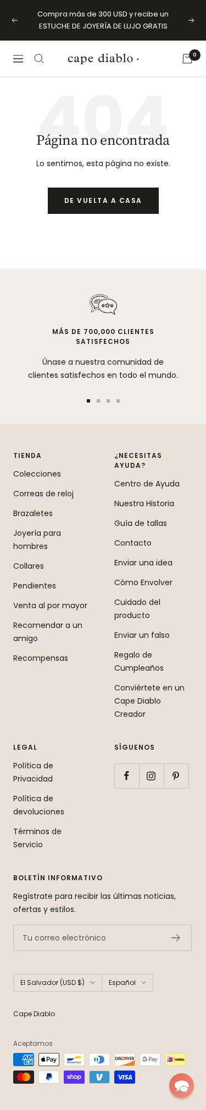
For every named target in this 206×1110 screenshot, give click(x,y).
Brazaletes (33, 513)
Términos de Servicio (37, 838)
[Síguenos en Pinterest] (176, 775)
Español (122, 982)
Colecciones (37, 473)
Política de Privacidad (33, 772)
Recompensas (40, 658)
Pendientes (34, 585)
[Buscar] (39, 59)
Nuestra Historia (144, 503)
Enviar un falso (142, 635)
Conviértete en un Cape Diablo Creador (149, 701)
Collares (28, 565)
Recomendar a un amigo (47, 632)
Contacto (133, 542)
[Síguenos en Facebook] (126, 775)
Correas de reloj (43, 493)
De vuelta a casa (103, 200)
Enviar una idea (143, 562)
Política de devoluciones (38, 805)
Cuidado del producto (137, 609)
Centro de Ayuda (147, 483)
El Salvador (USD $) (52, 982)
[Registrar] (176, 938)
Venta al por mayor (50, 605)
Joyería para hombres (37, 540)
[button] (181, 1085)
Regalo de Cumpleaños (139, 661)
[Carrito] (187, 59)
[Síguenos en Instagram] (151, 775)
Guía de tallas (140, 523)
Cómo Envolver (143, 582)
